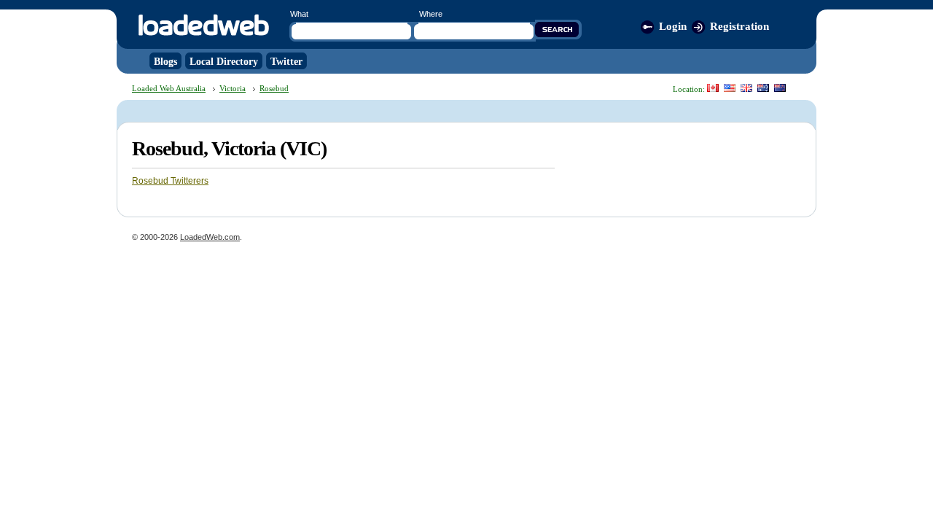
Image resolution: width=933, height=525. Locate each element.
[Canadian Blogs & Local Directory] (713, 88)
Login (673, 26)
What (299, 13)
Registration (739, 26)
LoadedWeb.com (210, 237)
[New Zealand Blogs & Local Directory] (780, 88)
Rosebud (274, 88)
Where (430, 13)
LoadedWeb (203, 26)
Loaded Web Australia (169, 88)
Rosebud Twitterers (170, 181)
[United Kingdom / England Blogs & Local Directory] (746, 88)
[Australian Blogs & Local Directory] (763, 88)
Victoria (232, 88)
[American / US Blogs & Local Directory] (729, 88)
